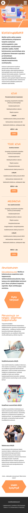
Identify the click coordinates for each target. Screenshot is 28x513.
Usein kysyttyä (14, 487)
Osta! (14, 134)
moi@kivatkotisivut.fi (14, 502)
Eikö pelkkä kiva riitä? (9, 272)
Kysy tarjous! (14, 298)
